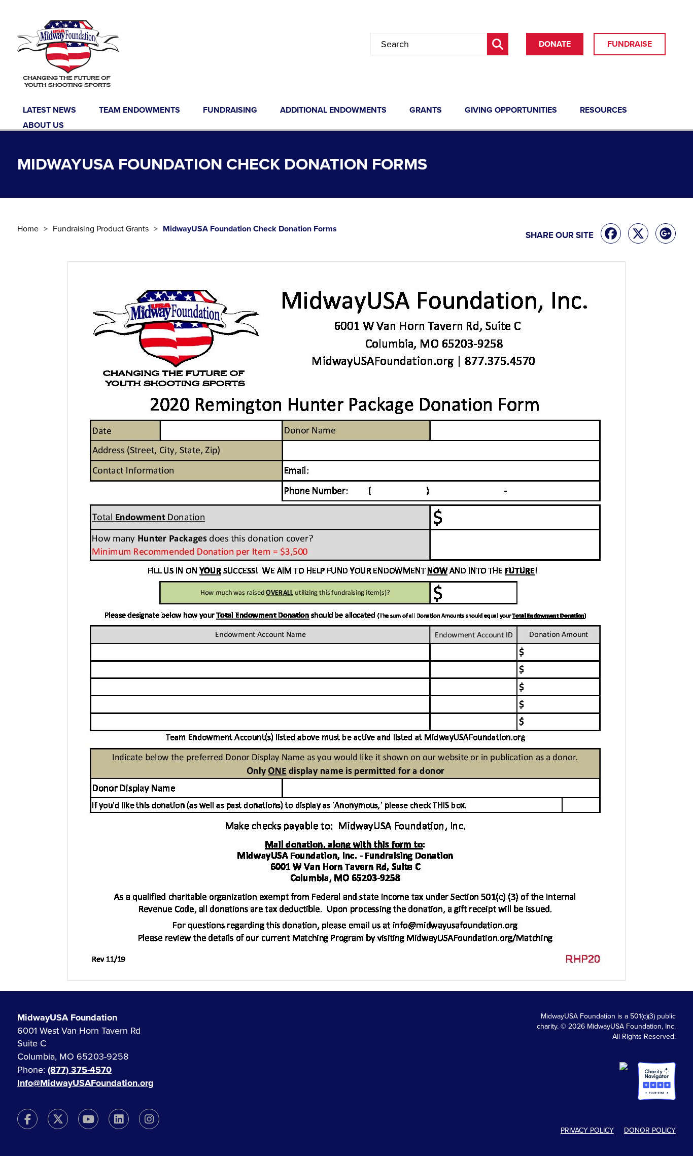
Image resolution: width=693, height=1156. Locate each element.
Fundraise (629, 44)
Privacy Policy (587, 1130)
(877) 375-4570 (80, 1069)
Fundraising (230, 110)
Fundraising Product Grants (101, 229)
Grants (425, 110)
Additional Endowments (333, 110)
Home (28, 229)
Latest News (49, 110)
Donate (555, 44)
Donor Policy (650, 1130)
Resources (603, 110)
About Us (43, 125)
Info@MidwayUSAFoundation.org (85, 1083)
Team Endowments (139, 110)
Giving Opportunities (511, 110)
